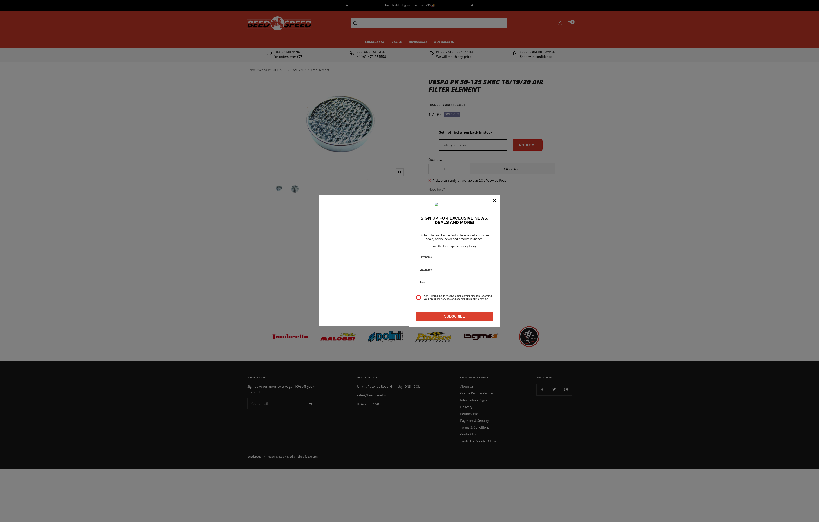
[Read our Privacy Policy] (490, 305)
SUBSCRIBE (454, 316)
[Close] (494, 200)
